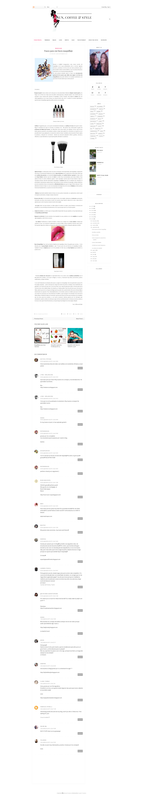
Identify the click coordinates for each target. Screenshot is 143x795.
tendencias (92, 136)
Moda (91, 111)
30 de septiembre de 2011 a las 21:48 (49, 596)
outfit (99, 126)
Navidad (98, 111)
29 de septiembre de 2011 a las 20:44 (49, 419)
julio (93, 252)
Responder (80, 368)
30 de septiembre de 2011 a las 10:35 (49, 453)
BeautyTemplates (67, 793)
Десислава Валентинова (49, 593)
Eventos (67, 40)
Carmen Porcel (45, 568)
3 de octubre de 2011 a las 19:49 (48, 728)
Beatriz (43, 525)
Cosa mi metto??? (45, 717)
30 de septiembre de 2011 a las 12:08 (49, 482)
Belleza (54, 40)
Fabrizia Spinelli (46, 706)
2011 (92, 219)
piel (91, 128)
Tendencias (47, 40)
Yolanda (43, 740)
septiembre (95, 227)
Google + (93, 95)
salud (101, 131)
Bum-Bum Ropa (45, 480)
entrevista (92, 118)
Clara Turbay (45, 681)
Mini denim (100, 150)
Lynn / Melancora (46, 374)
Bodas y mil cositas (93, 40)
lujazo (92, 123)
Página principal (38, 40)
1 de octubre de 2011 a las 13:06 (48, 619)
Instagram (99, 95)
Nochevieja (92, 113)
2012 (92, 216)
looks (100, 121)
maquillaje (58, 48)
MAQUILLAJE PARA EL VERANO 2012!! (74, 345)
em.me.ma (43, 726)
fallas (99, 118)
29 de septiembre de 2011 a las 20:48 (49, 433)
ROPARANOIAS (44, 431)
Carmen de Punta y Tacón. (47, 585)
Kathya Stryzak (45, 359)
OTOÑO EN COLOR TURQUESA (98, 245)
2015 (92, 210)
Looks (60, 40)
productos (97, 128)
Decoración (104, 40)
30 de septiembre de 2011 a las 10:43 (49, 468)
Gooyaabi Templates (82, 793)
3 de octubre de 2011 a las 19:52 (48, 742)
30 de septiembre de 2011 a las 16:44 (49, 541)
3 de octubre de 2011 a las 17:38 (48, 709)
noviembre (94, 223)
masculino (92, 126)
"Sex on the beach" (81, 40)
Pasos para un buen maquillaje (99, 229)
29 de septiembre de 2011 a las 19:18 (49, 377)
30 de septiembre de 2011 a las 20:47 (49, 570)
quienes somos (93, 131)
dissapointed (45, 450)
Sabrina (43, 663)
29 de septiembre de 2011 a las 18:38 (49, 361)
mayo (93, 256)
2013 (92, 214)
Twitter (92, 89)
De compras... (100, 106)
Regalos (100, 113)
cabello (92, 116)
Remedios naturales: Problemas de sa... (56, 345)
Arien (42, 640)
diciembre (94, 221)
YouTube (99, 89)
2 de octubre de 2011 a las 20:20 (48, 666)
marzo (93, 260)
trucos (46, 314)
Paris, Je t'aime (95, 235)
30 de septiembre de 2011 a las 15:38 (49, 527)
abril (93, 258)
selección (92, 133)
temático (100, 133)
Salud (73, 40)
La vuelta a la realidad (97, 248)
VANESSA (43, 539)
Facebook (105, 95)
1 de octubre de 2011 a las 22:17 (48, 642)
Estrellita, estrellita (96, 232)
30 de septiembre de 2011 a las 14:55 (49, 506)
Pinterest (105, 89)
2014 (92, 212)
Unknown (53, 53)
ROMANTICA (100, 162)
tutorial (92, 138)
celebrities (99, 116)
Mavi (41, 503)
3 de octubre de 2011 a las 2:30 (47, 683)
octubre (94, 225)
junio (93, 254)
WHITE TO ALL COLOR (102, 175)
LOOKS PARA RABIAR (96, 242)
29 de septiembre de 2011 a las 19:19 (49, 398)
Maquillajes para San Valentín (40, 345)
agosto (93, 250)
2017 (92, 206)
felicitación (93, 121)
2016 (92, 208)
